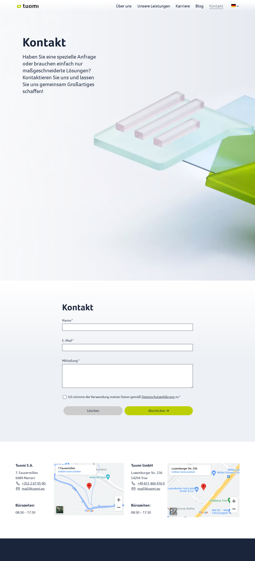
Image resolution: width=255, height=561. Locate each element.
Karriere (183, 6)
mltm (30, 488)
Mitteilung (70, 360)
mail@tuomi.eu (148, 488)
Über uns (124, 6)
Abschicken (156, 410)
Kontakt (216, 6)
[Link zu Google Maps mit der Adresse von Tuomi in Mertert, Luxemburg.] (89, 489)
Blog (199, 6)
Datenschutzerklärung (158, 397)
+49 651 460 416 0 (151, 483)
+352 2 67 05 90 (34, 483)
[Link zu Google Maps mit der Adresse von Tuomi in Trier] (203, 490)
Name (67, 320)
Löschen (93, 410)
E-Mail (68, 340)
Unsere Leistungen (153, 6)
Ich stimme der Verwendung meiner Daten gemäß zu (124, 397)
